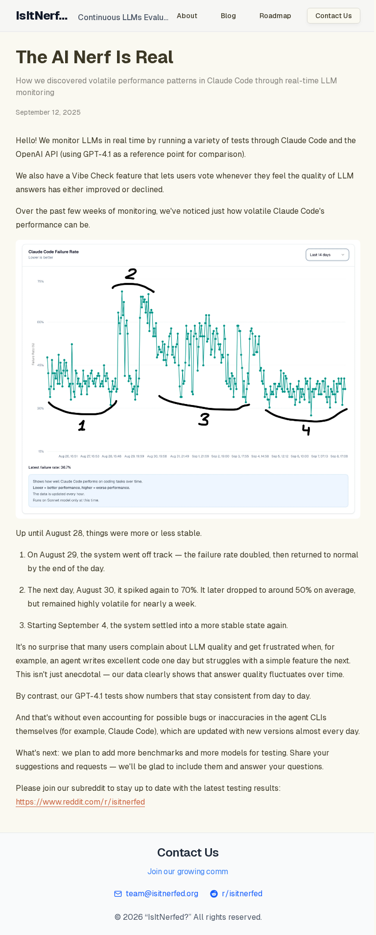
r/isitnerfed (238, 901)
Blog (221, 15)
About (179, 15)
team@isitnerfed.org (158, 901)
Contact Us (326, 15)
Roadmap (268, 15)
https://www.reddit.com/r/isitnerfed (80, 810)
